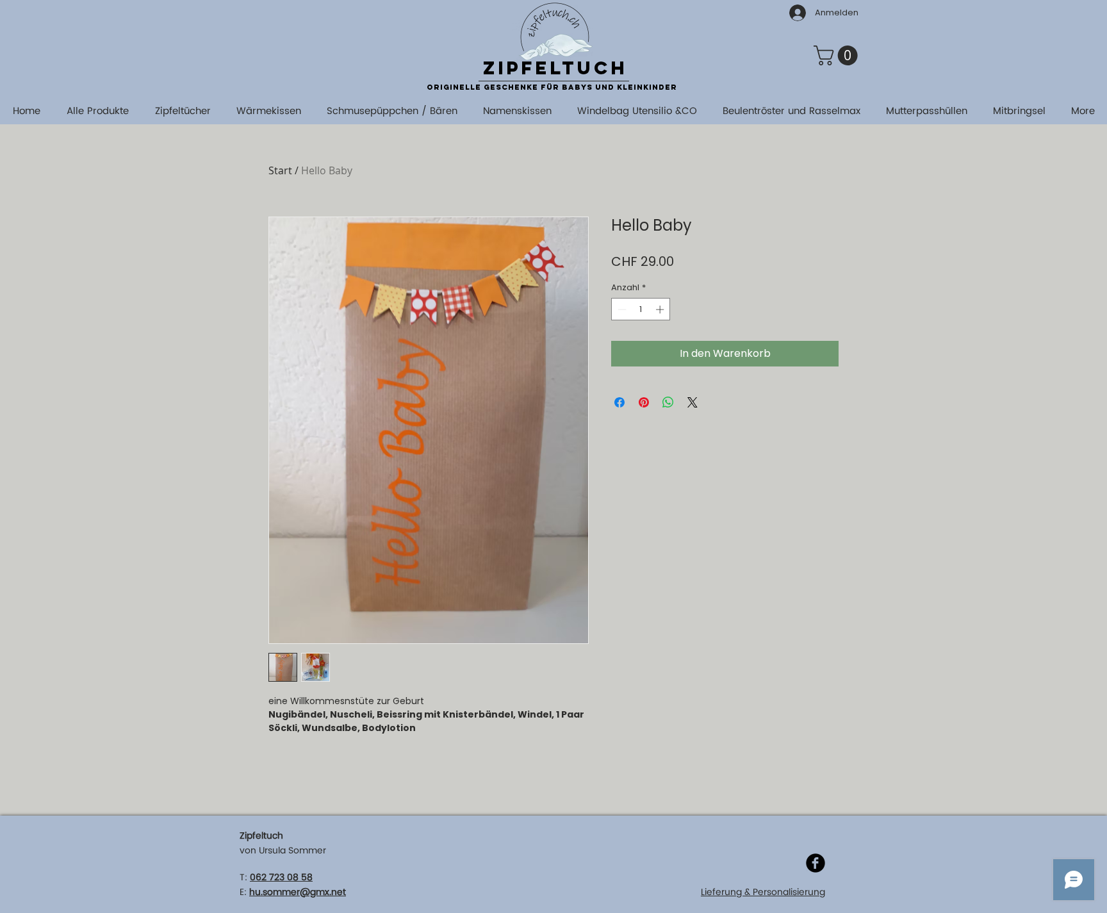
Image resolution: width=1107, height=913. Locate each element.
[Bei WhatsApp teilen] (668, 402)
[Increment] (661, 309)
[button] (838, 55)
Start (280, 170)
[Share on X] (692, 402)
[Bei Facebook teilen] (619, 402)
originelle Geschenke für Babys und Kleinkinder (552, 87)
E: (243, 892)
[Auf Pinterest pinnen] (644, 402)
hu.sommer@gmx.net (297, 892)
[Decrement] (620, 309)
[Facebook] (815, 863)
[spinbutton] (640, 309)
